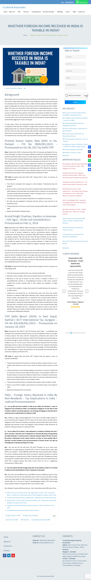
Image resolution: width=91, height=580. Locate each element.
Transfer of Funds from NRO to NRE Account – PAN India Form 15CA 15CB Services (31, 498)
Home (5, 12)
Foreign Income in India (13, 515)
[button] (66, 332)
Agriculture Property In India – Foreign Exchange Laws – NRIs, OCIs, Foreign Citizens (74, 211)
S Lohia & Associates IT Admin (13, 88)
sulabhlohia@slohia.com (46, 542)
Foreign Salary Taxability (30, 515)
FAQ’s (74, 12)
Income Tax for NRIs (12, 520)
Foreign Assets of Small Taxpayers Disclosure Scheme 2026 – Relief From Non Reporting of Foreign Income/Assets (75, 175)
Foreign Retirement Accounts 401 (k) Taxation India (22, 510)
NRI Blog (60, 12)
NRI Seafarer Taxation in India (72, 152)
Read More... (66, 155)
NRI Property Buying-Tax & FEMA (72, 149)
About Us (12, 12)
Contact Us (81, 12)
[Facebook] (4, 555)
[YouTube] (13, 555)
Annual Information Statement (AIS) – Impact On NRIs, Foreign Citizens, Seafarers (74, 221)
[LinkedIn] (9, 555)
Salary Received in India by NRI (41, 520)
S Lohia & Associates (14, 7)
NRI (19, 12)
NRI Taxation (25, 520)
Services (26, 12)
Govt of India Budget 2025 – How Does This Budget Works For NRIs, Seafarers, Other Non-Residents (74, 202)
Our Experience (36, 12)
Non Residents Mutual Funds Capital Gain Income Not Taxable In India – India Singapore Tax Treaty (75, 166)
